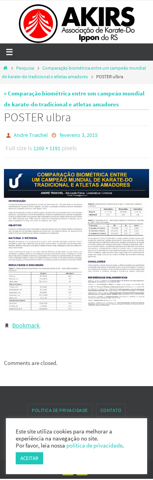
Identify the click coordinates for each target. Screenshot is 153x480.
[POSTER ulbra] (76, 237)
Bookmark (26, 321)
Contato (111, 405)
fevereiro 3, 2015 (79, 134)
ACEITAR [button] (29, 458)
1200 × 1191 (46, 145)
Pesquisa (25, 68)
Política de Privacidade (60, 405)
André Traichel (31, 134)
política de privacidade (94, 445)
